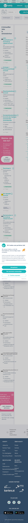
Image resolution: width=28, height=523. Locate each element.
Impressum (23, 278)
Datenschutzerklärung (11, 260)
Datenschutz (4, 278)
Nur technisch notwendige (14, 271)
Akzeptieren (14, 267)
